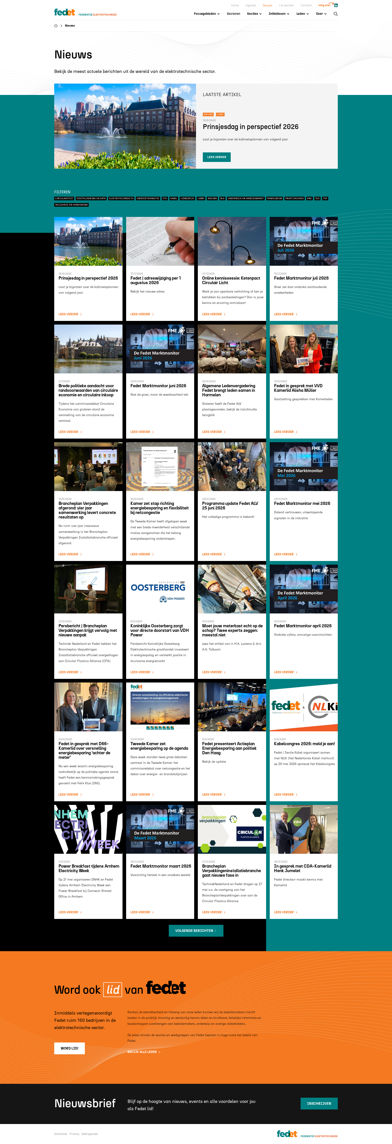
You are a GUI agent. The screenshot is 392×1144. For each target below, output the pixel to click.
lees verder (216, 157)
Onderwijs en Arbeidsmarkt (246, 198)
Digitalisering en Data (91, 198)
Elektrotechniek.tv (121, 198)
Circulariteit (64, 198)
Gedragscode (90, 1134)
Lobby (201, 198)
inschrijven (319, 1104)
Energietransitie (148, 198)
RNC (309, 198)
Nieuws (212, 198)
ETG (165, 198)
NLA (222, 198)
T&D (317, 198)
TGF (325, 198)
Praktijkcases (294, 198)
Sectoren (233, 14)
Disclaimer (60, 1134)
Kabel (173, 198)
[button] (207, 14)
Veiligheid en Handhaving (71, 204)
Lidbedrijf (187, 198)
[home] (89, 12)
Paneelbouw (274, 198)
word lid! (69, 1048)
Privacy (74, 1134)
